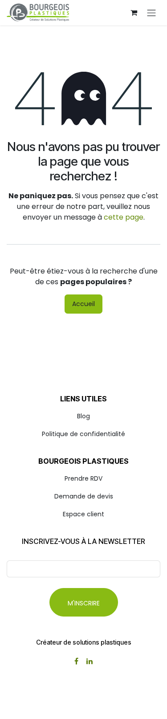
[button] (83, 602)
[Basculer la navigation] (151, 13)
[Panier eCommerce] (134, 12)
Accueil (83, 303)
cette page (123, 217)
